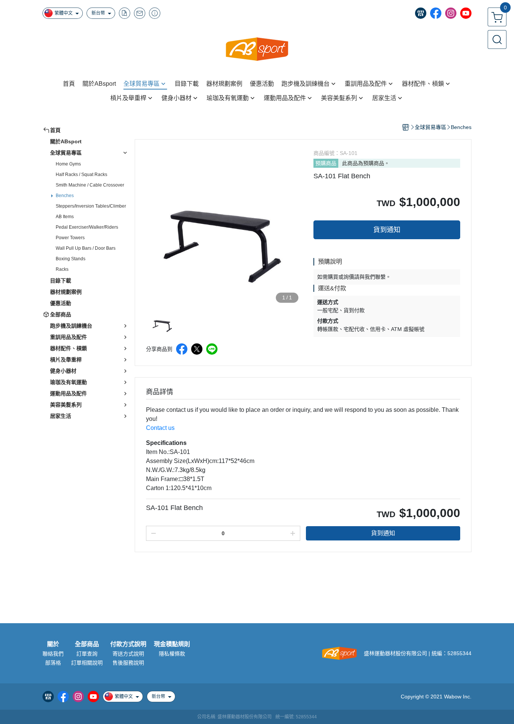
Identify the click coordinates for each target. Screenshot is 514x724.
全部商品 (87, 644)
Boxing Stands (70, 258)
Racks (62, 269)
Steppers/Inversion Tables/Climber (91, 206)
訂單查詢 (86, 653)
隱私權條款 (172, 653)
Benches (65, 195)
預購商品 (325, 163)
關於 (53, 644)
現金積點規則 (172, 644)
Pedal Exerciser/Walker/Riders (87, 227)
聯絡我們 (53, 653)
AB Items (65, 216)
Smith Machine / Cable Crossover (90, 185)
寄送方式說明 (128, 653)
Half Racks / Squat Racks (81, 174)
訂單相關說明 (87, 662)
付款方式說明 (128, 644)
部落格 (53, 662)
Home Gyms (68, 164)
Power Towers (70, 237)
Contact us (160, 428)
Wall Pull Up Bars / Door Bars (86, 248)
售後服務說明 (128, 662)
